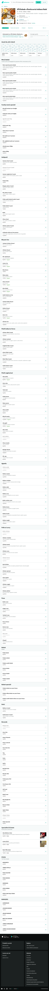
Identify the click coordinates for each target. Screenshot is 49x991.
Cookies (28, 975)
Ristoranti (5, 955)
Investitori (29, 960)
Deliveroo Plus (5, 945)
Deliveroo (5, 2)
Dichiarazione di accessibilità (32, 984)
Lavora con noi (5, 957)
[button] (15, 35)
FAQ (27, 966)
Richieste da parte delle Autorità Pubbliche (35, 982)
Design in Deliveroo (30, 962)
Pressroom (29, 957)
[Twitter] (4, 988)
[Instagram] (7, 988)
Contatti (28, 968)
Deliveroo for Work (6, 947)
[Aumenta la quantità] (8, 51)
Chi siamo (28, 955)
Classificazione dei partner (32, 979)
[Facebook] (2, 988)
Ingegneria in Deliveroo (31, 964)
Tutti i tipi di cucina (30, 945)
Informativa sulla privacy (31, 973)
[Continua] (47, 35)
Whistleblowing (30, 977)
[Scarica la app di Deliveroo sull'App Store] (5, 936)
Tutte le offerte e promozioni (32, 947)
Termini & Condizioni (31, 971)
